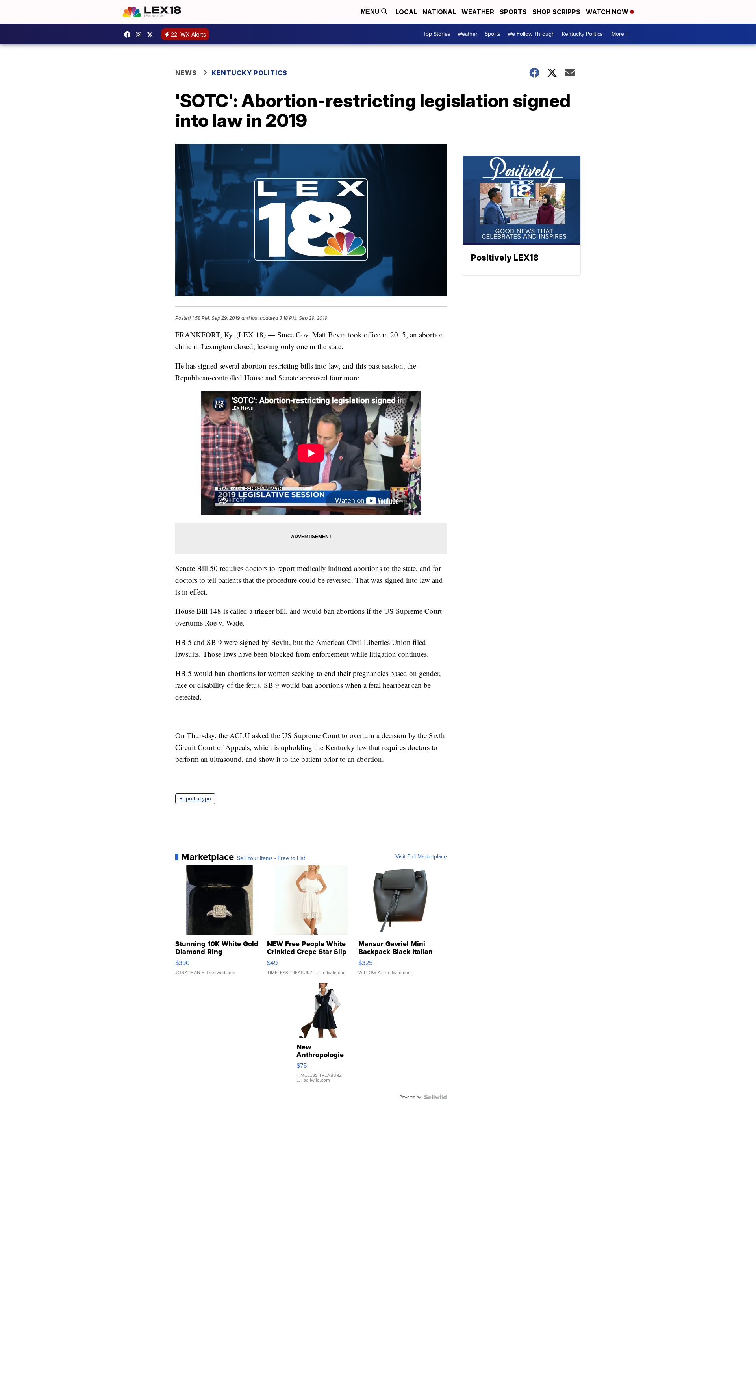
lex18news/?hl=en (140, 34)
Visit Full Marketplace (421, 857)
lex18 (129, 34)
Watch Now (608, 12)
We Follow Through (531, 34)
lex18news (152, 34)
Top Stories (436, 34)
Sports (513, 12)
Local (406, 12)
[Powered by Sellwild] (435, 1097)
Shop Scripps (556, 12)
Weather (477, 12)
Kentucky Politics (582, 34)
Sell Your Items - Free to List (271, 858)
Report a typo (195, 799)
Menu (371, 11)
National (439, 12)
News (186, 73)
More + (619, 34)
